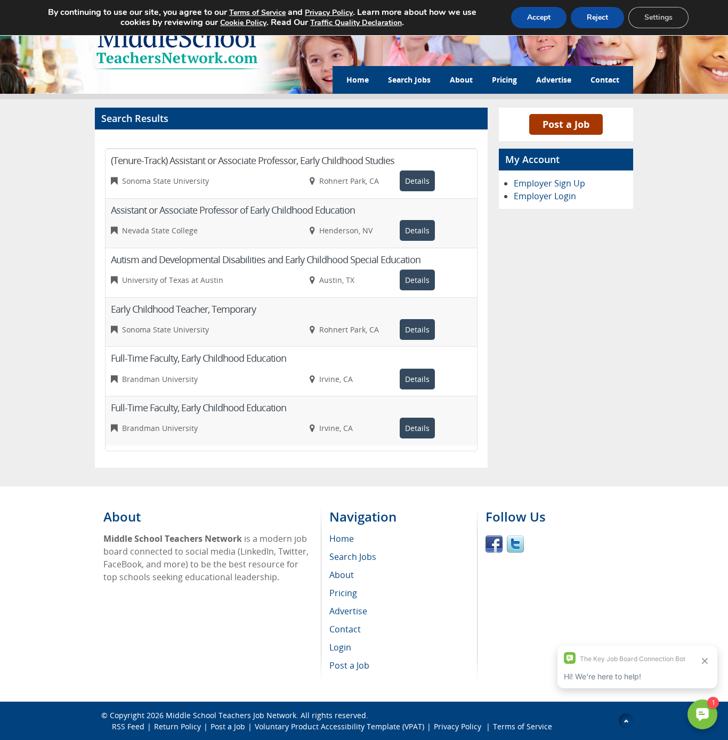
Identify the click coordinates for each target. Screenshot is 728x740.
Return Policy (177, 726)
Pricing (504, 80)
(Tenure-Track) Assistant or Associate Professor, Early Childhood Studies (252, 160)
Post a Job (566, 124)
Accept (539, 17)
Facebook (494, 543)
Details (417, 181)
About (461, 80)
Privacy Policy (458, 726)
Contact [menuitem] (345, 629)
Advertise (553, 80)
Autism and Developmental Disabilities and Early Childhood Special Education (265, 259)
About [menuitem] (341, 575)
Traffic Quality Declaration (356, 23)
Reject (597, 17)
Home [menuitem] (341, 538)
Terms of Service (522, 726)
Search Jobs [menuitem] (352, 557)
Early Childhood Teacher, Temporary (183, 309)
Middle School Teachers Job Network (231, 715)
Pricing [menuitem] (343, 593)
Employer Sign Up (549, 183)
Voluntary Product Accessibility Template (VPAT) (339, 726)
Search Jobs (409, 80)
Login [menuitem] (340, 647)
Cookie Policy (243, 23)
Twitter (515, 543)
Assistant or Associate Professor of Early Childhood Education (233, 210)
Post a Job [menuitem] (349, 665)
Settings (658, 17)
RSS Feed (128, 726)
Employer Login (545, 196)
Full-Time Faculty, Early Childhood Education (198, 358)
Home (357, 80)
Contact (605, 80)
